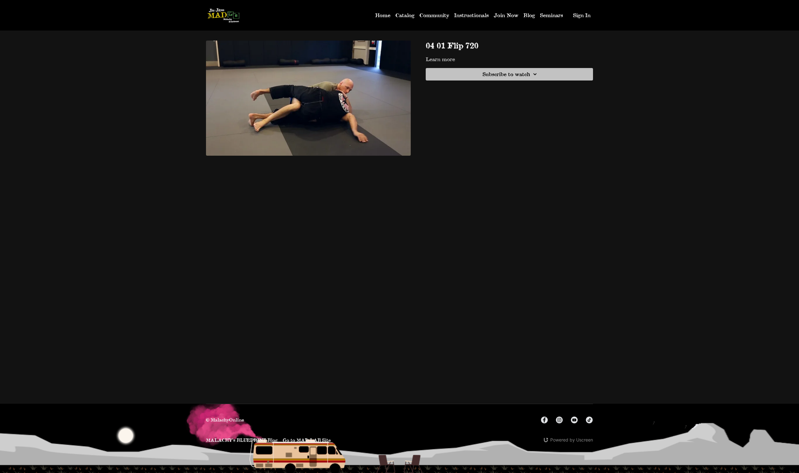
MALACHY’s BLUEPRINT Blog (242, 440)
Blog (529, 15)
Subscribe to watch (506, 74)
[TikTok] (589, 420)
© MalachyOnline (225, 420)
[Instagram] (559, 420)
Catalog (404, 15)
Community (434, 15)
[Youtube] (574, 420)
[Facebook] (544, 420)
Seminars (551, 15)
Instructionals (471, 15)
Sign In (582, 15)
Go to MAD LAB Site (307, 440)
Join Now (506, 15)
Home (382, 15)
